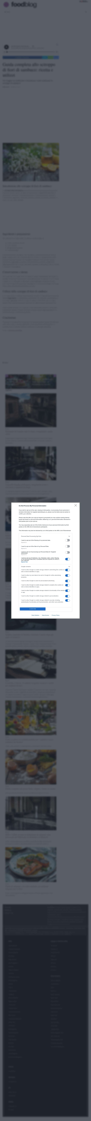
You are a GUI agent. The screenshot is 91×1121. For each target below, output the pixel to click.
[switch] (67, 540)
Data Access (45, 615)
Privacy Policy (55, 615)
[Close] (76, 506)
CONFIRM (32, 609)
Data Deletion (35, 615)
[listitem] (45, 536)
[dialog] (45, 560)
